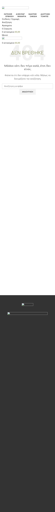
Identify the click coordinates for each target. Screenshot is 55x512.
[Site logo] (15, 9)
